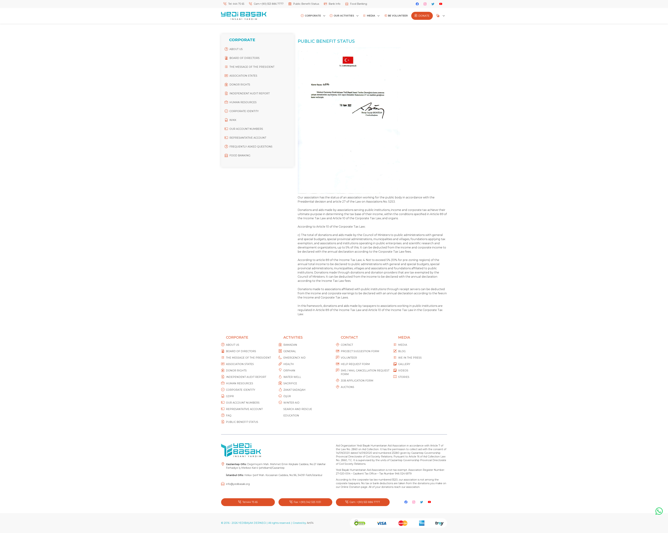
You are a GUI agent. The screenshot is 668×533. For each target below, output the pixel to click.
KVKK (232, 120)
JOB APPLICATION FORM (357, 380)
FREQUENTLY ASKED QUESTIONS (250, 146)
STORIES (403, 377)
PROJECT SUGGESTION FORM (360, 351)
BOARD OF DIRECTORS (244, 58)
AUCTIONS (347, 387)
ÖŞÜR (287, 396)
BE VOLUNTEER (398, 15)
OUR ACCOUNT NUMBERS (246, 128)
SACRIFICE (290, 383)
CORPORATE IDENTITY (244, 111)
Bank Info (334, 3)
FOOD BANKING (239, 155)
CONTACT (347, 344)
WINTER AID (291, 402)
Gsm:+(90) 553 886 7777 (268, 3)
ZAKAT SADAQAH (294, 389)
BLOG (402, 351)
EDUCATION (291, 415)
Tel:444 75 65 (250, 502)
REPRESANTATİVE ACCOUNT (247, 137)
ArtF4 (310, 522)
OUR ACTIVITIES (344, 15)
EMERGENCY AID (294, 357)
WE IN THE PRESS (410, 357)
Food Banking (358, 3)
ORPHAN (289, 370)
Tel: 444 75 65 (236, 3)
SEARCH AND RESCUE (297, 409)
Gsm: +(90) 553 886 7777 (364, 502)
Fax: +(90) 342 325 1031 (307, 502)
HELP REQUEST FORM (355, 364)
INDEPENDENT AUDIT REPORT (249, 93)
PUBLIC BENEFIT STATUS (242, 422)
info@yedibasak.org (238, 484)
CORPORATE (313, 15)
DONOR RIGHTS (239, 84)
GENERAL (289, 351)
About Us (232, 344)
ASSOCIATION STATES (243, 75)
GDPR (230, 396)
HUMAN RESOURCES (243, 102)
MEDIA (371, 15)
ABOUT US (236, 49)
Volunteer (349, 357)
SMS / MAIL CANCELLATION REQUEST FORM (365, 372)
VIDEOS (403, 370)
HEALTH (288, 364)
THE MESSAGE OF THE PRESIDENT (251, 66)
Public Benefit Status (305, 3)
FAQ (228, 415)
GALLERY (404, 364)
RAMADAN (290, 344)
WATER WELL (292, 377)
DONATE (424, 15)
